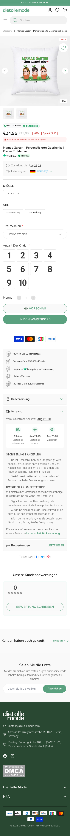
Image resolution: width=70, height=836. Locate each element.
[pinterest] (48, 557)
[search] (15, 20)
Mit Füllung (35, 212)
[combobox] (38, 20)
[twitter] (42, 557)
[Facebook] (5, 756)
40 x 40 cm (13, 193)
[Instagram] (12, 756)
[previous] (5, 71)
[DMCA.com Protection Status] (35, 771)
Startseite (7, 31)
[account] (50, 10)
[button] (35, 226)
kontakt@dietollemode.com (24, 725)
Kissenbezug (13, 212)
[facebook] (36, 557)
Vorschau (37, 308)
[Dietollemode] (16, 10)
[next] (65, 71)
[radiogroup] (35, 269)
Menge (7, 298)
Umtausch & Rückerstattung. (43, 533)
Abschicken (55, 688)
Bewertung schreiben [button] (35, 607)
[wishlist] (57, 10)
